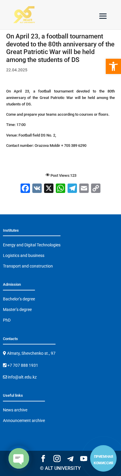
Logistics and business (23, 255)
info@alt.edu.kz (22, 377)
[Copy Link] (96, 189)
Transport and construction (28, 266)
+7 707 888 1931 (22, 365)
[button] (113, 66)
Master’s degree (17, 309)
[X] (49, 189)
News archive (15, 410)
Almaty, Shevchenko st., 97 (31, 353)
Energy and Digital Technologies (31, 245)
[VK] (37, 189)
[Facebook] (25, 189)
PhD (7, 320)
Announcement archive (24, 420)
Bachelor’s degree (19, 299)
